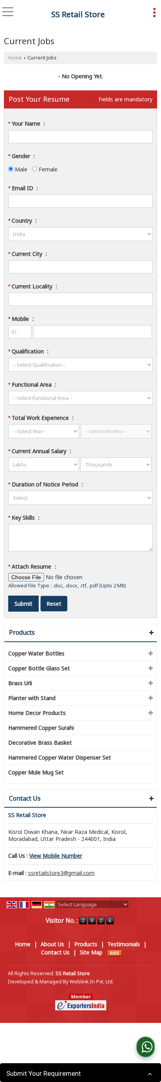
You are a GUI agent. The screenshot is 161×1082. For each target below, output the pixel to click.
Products (22, 632)
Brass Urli (20, 683)
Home (15, 57)
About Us (52, 944)
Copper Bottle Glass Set (39, 668)
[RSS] (115, 952)
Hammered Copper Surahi (41, 727)
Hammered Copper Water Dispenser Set (59, 757)
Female (47, 169)
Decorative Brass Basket (40, 742)
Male (20, 169)
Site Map (91, 952)
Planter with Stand (31, 698)
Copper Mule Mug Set (36, 772)
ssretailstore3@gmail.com (61, 873)
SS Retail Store (78, 14)
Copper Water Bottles (36, 653)
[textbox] (80, 267)
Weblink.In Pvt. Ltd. (92, 981)
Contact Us (55, 952)
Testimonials (123, 944)
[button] (55, 855)
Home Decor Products (37, 713)
